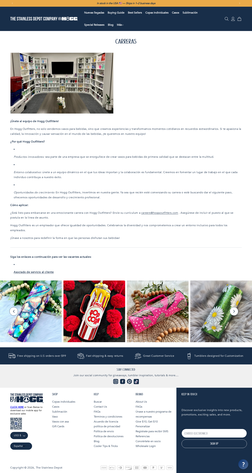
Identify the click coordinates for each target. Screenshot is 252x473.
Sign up (214, 443)
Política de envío (104, 431)
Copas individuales (63, 402)
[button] (119, 25)
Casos (55, 407)
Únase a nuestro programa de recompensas (153, 414)
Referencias (143, 436)
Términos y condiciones (108, 417)
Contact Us (100, 407)
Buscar (98, 402)
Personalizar (143, 426)
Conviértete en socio (148, 441)
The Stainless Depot (49, 468)
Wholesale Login (146, 446)
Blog (96, 441)
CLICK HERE (17, 407)
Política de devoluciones (108, 436)
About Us (141, 402)
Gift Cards (58, 426)
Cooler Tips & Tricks (106, 446)
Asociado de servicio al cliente (34, 272)
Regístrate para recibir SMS (152, 431)
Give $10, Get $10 (147, 422)
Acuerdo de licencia (106, 422)
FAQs (97, 412)
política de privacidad (107, 426)
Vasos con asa (60, 422)
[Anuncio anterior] (12, 3)
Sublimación (59, 412)
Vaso (55, 417)
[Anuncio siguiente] (239, 3)
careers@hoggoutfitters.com (159, 213)
